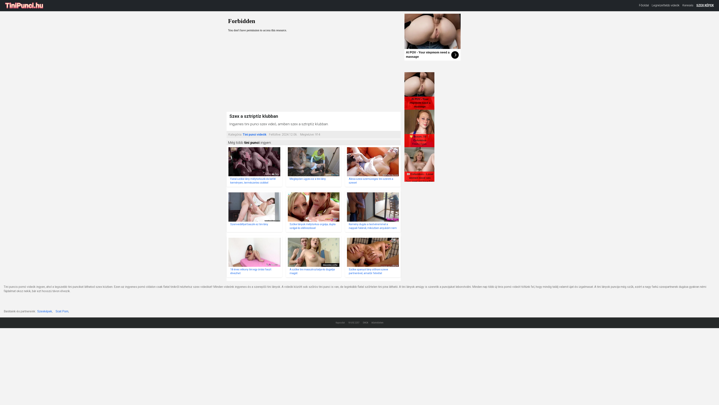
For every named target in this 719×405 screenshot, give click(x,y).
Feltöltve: (275, 134)
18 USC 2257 (354, 322)
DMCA (365, 322)
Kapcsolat (340, 322)
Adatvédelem (377, 322)
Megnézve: (307, 134)
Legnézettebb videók (665, 5)
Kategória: (235, 134)
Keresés (687, 5)
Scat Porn (62, 311)
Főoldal (644, 5)
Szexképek (44, 311)
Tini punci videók (254, 134)
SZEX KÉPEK (705, 5)
